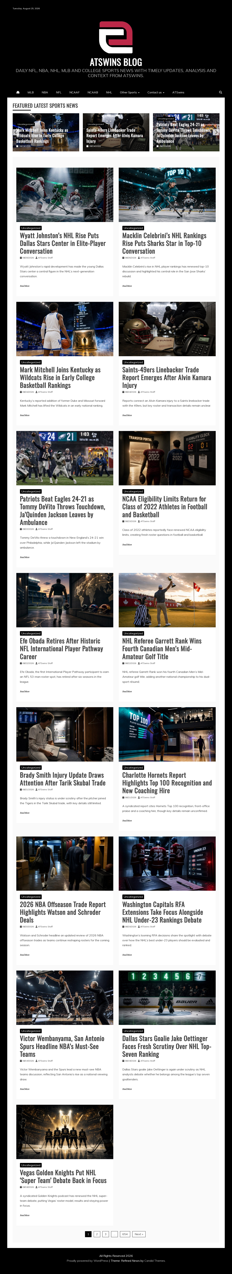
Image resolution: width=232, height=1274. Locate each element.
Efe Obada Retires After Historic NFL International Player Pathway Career (61, 648)
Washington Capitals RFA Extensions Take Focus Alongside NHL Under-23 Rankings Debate (162, 911)
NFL (58, 92)
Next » (139, 1234)
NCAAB (93, 92)
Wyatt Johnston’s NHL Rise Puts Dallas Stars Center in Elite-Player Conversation (63, 242)
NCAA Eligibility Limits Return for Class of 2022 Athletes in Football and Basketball (184, 135)
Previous (16, 132)
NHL (109, 92)
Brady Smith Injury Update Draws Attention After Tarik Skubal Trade (63, 778)
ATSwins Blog (116, 61)
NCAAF (74, 92)
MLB (31, 92)
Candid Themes (154, 1260)
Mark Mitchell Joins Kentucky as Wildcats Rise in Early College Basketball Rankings (60, 377)
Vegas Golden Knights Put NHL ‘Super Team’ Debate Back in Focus (63, 1176)
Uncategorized (26, 124)
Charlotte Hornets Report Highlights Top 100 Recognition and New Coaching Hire (167, 782)
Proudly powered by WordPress (88, 1260)
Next (216, 132)
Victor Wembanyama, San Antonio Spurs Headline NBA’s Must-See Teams (62, 1045)
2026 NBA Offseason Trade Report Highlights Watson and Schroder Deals (63, 911)
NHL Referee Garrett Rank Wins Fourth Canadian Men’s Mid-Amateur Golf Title (162, 648)
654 (125, 1234)
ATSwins (178, 92)
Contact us (155, 92)
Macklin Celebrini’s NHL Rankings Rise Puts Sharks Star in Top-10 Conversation (164, 242)
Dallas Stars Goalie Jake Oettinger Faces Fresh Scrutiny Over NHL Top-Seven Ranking (167, 1045)
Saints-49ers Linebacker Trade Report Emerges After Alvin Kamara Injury (44, 135)
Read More (24, 286)
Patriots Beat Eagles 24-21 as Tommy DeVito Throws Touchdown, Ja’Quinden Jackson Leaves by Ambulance (113, 132)
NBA (45, 92)
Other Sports (128, 92)
